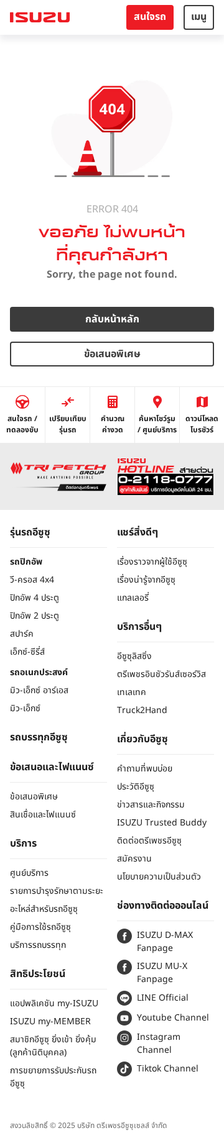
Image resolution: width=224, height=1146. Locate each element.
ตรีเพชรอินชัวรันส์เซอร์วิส (161, 674)
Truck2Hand (142, 710)
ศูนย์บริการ (29, 873)
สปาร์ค (22, 633)
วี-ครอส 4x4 (32, 579)
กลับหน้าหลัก (112, 319)
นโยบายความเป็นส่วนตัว (159, 876)
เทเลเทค (131, 692)
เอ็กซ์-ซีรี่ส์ (27, 651)
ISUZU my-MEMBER (50, 1021)
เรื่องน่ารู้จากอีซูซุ (146, 579)
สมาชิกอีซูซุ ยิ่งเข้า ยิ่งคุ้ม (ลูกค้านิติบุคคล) (53, 1046)
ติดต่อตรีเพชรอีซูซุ (149, 840)
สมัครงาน (134, 858)
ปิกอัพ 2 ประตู (34, 615)
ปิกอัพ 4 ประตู (34, 597)
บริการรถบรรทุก (38, 945)
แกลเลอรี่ (133, 597)
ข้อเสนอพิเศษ (112, 354)
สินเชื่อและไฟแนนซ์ (43, 814)
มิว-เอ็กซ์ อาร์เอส (39, 690)
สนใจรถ (150, 16)
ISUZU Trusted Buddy (162, 822)
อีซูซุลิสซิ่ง (134, 656)
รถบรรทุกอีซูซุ (39, 737)
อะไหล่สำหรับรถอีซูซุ (44, 909)
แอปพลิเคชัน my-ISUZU (54, 1003)
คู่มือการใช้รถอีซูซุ (40, 927)
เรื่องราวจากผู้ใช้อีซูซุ (152, 561)
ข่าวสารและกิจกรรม (151, 804)
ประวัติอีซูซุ (135, 786)
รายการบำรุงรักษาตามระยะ (56, 891)
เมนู (199, 16)
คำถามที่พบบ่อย (144, 768)
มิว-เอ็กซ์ (25, 708)
